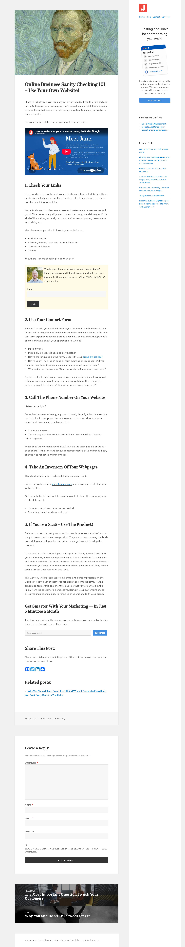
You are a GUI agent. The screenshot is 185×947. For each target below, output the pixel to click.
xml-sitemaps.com (62, 483)
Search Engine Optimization (155, 130)
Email (29, 818)
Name (29, 805)
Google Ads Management (153, 127)
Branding (61, 718)
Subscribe (100, 633)
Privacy (64, 940)
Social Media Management (154, 123)
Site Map (55, 940)
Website (29, 831)
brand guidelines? (92, 356)
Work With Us (154, 100)
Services (166, 17)
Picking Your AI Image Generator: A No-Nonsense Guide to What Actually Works (154, 160)
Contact (156, 17)
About (47, 940)
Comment (31, 762)
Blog (148, 17)
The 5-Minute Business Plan (151, 196)
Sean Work (48, 718)
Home (142, 17)
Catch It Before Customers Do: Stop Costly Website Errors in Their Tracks (153, 179)
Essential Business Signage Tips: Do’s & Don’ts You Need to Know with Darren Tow (154, 204)
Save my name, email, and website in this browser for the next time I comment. (66, 850)
